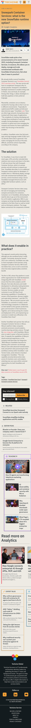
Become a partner (15, 711)
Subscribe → (22, 395)
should (24, 280)
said (23, 111)
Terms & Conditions (15, 719)
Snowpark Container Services (9, 381)
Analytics (9, 8)
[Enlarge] (27, 218)
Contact (15, 717)
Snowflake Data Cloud (14, 379)
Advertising (16, 713)
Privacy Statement (16, 721)
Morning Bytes (10, 399)
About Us (15, 715)
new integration (9, 332)
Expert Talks (11, 591)
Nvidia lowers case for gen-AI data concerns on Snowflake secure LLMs (14, 371)
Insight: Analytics (10, 27)
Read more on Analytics (12, 538)
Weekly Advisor (23, 399)
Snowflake (4, 379)
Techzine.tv (12, 456)
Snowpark (24, 379)
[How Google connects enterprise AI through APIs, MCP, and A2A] (13, 555)
